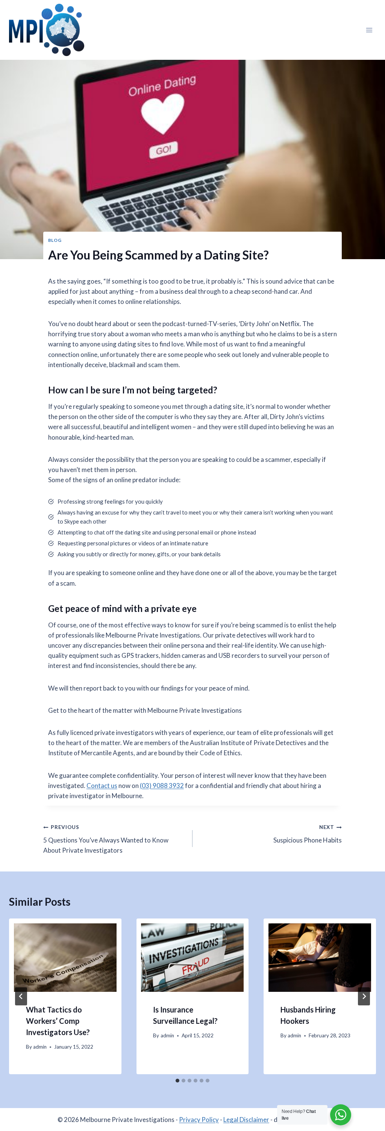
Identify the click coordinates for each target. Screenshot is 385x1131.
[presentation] (65, 957)
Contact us (101, 785)
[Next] (364, 996)
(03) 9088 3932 (162, 785)
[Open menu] (369, 30)
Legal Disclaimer (246, 1119)
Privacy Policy (199, 1119)
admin (40, 1047)
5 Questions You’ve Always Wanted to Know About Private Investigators (105, 839)
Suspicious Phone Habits (307, 834)
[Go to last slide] (21, 996)
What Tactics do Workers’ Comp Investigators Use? (58, 1021)
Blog (54, 240)
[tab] (177, 1080)
